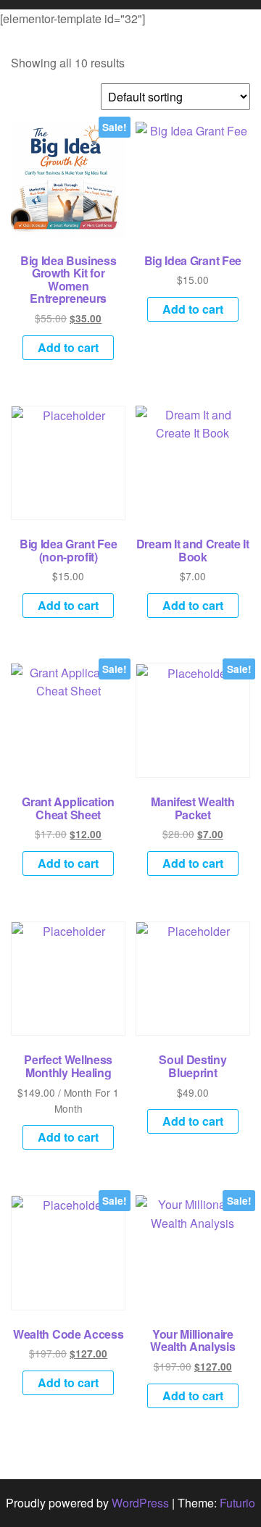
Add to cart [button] (68, 347)
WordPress (140, 1502)
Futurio (237, 1502)
